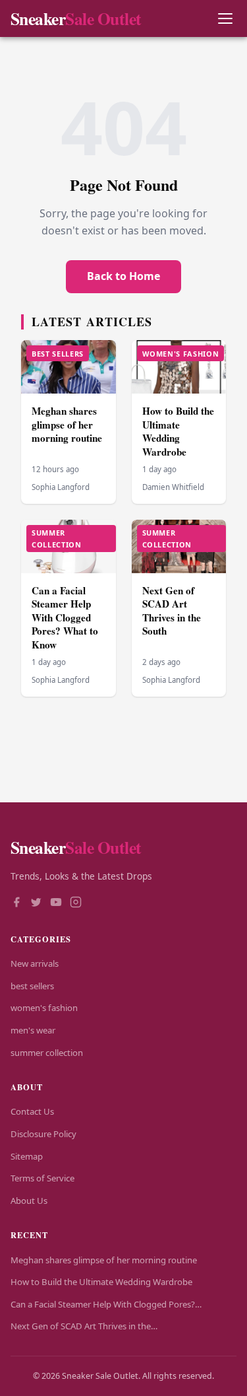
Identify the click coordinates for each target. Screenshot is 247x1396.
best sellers (32, 986)
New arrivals (35, 963)
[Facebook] (16, 903)
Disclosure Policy (43, 1134)
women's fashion (44, 1008)
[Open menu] (224, 18)
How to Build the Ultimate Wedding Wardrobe (178, 431)
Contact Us (32, 1111)
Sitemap (27, 1156)
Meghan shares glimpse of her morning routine (67, 424)
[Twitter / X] (36, 903)
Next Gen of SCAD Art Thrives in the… (84, 1326)
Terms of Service (42, 1178)
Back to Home (123, 276)
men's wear (33, 1030)
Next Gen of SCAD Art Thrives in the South (171, 611)
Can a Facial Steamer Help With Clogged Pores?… (106, 1304)
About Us (29, 1200)
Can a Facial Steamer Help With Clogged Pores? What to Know (65, 617)
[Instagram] (76, 903)
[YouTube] (56, 903)
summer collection (47, 1053)
